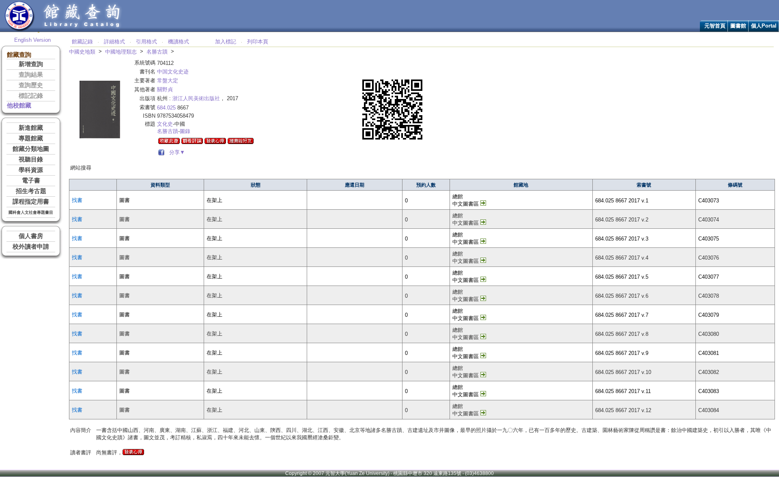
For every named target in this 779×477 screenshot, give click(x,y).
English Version (32, 40)
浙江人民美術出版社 (196, 98)
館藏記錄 (82, 42)
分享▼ (175, 152)
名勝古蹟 (157, 52)
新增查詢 (31, 64)
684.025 (166, 108)
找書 (77, 200)
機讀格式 (178, 42)
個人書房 (31, 236)
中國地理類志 (121, 52)
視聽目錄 (31, 159)
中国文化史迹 (173, 72)
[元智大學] (19, 30)
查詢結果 (31, 74)
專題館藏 (31, 138)
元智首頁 (714, 26)
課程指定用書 (31, 201)
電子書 (31, 180)
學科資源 (31, 170)
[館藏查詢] (82, 30)
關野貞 (165, 89)
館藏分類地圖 (31, 149)
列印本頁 (257, 42)
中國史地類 (82, 52)
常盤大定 (167, 80)
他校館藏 (19, 105)
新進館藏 (31, 128)
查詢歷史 (31, 85)
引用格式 (146, 42)
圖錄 (185, 131)
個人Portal (764, 26)
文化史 (165, 124)
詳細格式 (114, 42)
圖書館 (738, 26)
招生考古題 (31, 191)
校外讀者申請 (31, 246)
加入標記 (225, 42)
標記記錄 (31, 95)
